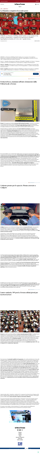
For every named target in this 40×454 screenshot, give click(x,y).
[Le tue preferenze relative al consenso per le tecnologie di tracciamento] (38, 452)
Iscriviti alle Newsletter (4, 1)
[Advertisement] (8, 49)
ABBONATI (37, 1)
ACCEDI (38, 4)
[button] (20, 416)
